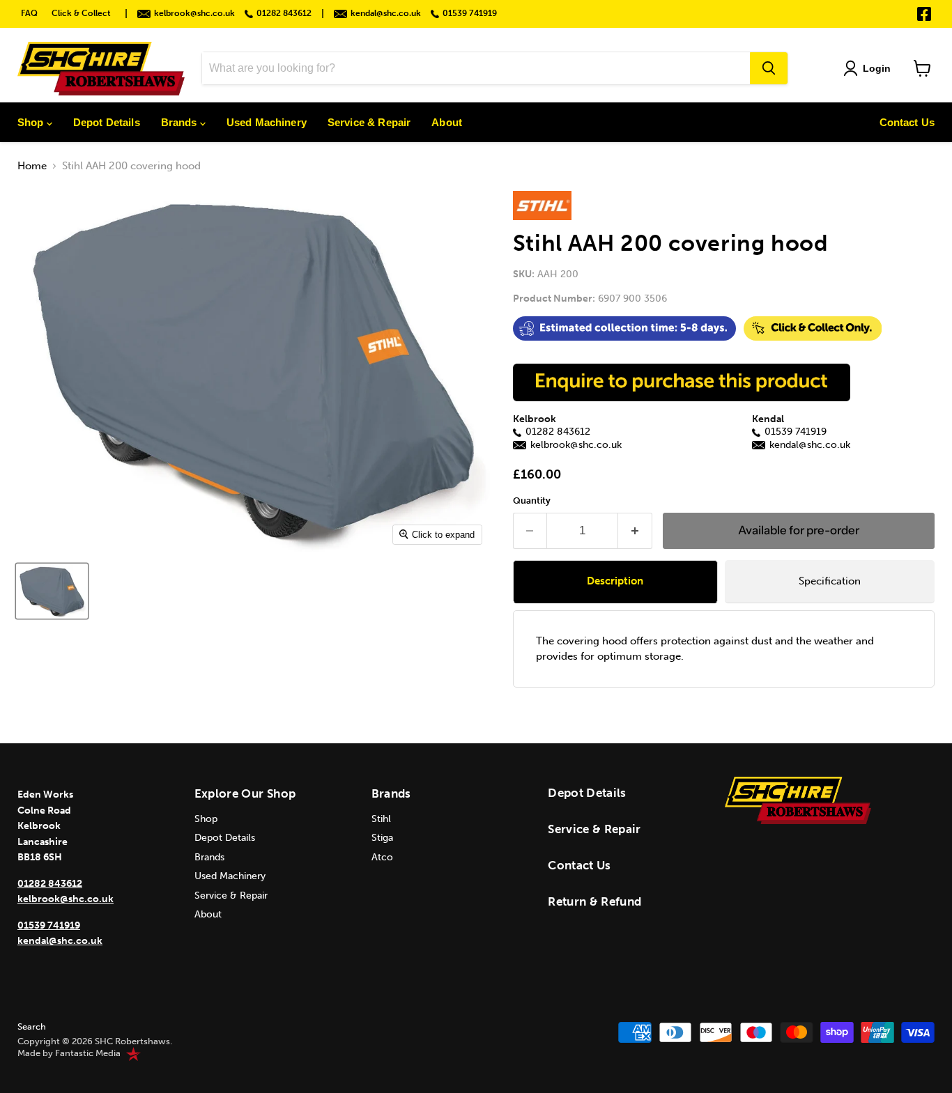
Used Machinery (267, 122)
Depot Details (106, 122)
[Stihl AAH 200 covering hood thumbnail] (52, 591)
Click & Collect (81, 13)
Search (31, 1026)
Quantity (532, 500)
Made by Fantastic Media (69, 1053)
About (446, 122)
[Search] (769, 68)
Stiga (382, 838)
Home (32, 166)
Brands (180, 122)
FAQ (29, 13)
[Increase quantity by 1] (635, 530)
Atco (382, 857)
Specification (830, 581)
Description (615, 581)
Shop (32, 122)
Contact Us (907, 122)
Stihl (381, 819)
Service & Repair (369, 122)
